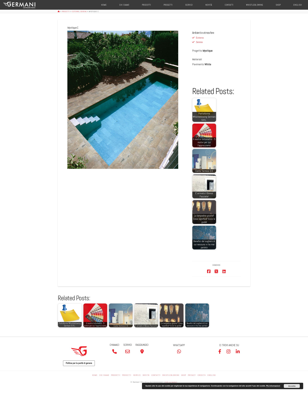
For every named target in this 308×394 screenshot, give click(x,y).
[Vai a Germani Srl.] (59, 11)
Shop (183, 375)
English (212, 375)
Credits (202, 375)
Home (95, 375)
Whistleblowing (171, 375)
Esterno (200, 37)
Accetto (291, 386)
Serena (199, 42)
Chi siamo (104, 375)
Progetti (126, 375)
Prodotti (115, 375)
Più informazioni (273, 386)
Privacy (192, 375)
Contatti (156, 375)
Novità (146, 375)
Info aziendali (171, 382)
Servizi (137, 375)
